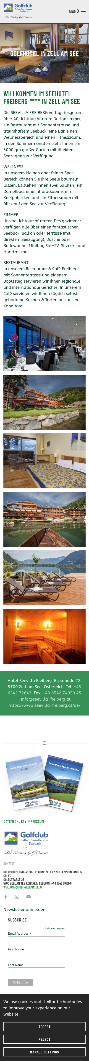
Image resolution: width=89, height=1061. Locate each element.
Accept (45, 1026)
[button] (77, 11)
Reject (45, 1039)
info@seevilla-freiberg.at (46, 699)
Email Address (19, 933)
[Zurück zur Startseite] (18, 11)
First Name (16, 949)
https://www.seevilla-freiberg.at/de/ (45, 705)
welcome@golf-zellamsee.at (22, 887)
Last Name (16, 965)
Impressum (35, 821)
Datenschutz (13, 821)
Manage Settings (44, 1051)
